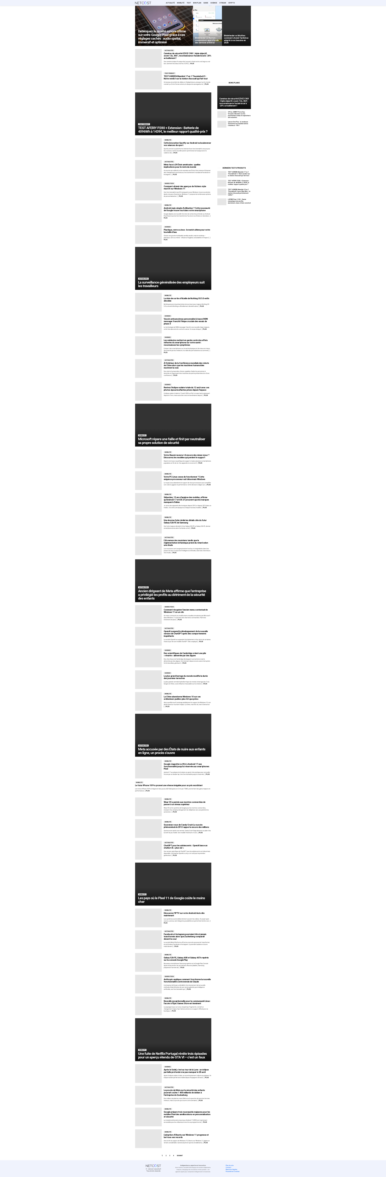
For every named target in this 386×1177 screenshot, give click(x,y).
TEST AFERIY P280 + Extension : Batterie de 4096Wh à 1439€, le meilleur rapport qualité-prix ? (238, 182)
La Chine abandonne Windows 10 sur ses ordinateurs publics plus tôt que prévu (182, 697)
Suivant (180, 1155)
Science (213, 3)
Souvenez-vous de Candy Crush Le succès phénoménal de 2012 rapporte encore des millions (186, 826)
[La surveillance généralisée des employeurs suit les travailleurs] (173, 268)
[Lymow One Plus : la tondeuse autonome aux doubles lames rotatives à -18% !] (221, 124)
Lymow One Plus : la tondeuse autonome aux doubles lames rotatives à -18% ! (238, 123)
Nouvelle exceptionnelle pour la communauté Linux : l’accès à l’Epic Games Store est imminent (187, 1002)
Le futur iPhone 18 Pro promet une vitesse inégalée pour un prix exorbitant (168, 785)
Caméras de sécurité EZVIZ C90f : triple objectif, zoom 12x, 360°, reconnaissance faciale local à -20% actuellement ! (187, 55)
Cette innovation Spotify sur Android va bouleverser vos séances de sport (187, 144)
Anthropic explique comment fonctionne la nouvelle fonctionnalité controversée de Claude (187, 980)
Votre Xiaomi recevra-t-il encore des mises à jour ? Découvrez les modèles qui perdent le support (186, 456)
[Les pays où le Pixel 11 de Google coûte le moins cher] (173, 884)
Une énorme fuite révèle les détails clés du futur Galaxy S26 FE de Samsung (185, 521)
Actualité (170, 3)
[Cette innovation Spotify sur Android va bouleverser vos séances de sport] (148, 147)
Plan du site (230, 1165)
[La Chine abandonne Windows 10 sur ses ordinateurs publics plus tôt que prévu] (148, 701)
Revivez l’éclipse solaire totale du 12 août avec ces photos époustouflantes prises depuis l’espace (186, 388)
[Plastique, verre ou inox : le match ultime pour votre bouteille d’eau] (148, 234)
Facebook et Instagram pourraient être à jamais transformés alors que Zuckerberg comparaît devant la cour (185, 936)
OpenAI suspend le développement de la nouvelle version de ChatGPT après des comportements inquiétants (186, 633)
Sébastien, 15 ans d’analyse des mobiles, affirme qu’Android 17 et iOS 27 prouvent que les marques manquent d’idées (186, 499)
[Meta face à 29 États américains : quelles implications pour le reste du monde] (148, 169)
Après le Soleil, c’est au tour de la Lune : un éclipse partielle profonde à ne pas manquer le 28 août (186, 1070)
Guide (205, 3)
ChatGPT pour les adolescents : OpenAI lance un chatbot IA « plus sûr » (185, 846)
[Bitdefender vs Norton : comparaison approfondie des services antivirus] (207, 26)
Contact (228, 1167)
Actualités (169, 50)
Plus (192, 63)
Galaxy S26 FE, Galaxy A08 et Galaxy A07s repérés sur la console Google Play (186, 958)
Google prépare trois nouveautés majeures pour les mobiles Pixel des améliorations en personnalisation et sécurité (187, 1114)
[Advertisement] (234, 63)
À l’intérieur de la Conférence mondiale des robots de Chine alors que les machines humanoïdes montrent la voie (186, 365)
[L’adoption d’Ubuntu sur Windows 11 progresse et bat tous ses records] (148, 1138)
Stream (222, 3)
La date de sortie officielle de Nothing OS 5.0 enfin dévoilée (186, 299)
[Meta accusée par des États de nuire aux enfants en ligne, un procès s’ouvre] (173, 735)
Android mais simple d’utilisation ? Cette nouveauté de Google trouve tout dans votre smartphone (187, 209)
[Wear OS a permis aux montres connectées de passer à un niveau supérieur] (148, 806)
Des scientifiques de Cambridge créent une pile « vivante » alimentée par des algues (185, 654)
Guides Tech (169, 183)
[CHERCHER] (249, 3)
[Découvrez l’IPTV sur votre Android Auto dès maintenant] (148, 918)
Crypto (231, 3)
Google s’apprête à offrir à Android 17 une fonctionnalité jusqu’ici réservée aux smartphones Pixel (186, 766)
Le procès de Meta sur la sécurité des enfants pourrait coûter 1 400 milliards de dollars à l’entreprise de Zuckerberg (184, 1092)
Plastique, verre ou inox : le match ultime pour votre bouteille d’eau (187, 231)
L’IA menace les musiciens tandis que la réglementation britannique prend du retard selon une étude (186, 542)
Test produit (170, 73)
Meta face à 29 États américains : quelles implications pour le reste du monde (182, 165)
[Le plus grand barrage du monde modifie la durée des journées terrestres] (148, 679)
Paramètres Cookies (233, 1171)
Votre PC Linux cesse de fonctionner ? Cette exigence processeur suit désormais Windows (184, 478)
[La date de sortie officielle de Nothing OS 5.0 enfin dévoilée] (148, 302)
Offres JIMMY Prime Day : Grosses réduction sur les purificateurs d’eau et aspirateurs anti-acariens (239, 114)
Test (189, 3)
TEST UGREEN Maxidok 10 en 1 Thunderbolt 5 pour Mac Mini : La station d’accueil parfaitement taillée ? (239, 192)
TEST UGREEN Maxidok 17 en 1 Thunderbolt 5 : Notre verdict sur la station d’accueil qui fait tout (186, 77)
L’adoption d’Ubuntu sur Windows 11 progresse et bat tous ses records (186, 1136)
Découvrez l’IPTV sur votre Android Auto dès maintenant (184, 914)
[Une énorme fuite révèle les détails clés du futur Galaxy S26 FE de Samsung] (148, 524)
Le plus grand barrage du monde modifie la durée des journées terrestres (186, 677)
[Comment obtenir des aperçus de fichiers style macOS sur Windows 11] (148, 191)
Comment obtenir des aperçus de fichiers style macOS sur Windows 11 (185, 187)
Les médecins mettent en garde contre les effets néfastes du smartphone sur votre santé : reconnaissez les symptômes (186, 342)
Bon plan (197, 3)
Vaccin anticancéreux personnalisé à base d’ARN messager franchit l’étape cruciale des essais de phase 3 (186, 321)
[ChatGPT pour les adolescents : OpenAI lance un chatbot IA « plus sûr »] (148, 850)
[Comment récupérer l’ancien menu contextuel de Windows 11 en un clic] (148, 614)
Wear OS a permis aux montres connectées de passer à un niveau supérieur (184, 803)
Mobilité (180, 3)
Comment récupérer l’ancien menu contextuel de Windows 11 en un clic (186, 611)
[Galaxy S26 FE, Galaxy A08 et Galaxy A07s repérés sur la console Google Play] (148, 962)
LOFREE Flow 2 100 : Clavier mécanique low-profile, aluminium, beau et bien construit (239, 201)
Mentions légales (231, 1169)
